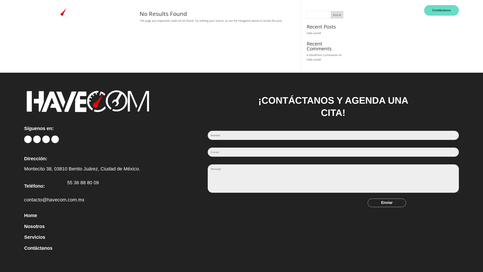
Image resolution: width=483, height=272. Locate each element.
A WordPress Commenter (322, 55)
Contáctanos (441, 10)
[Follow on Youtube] (55, 139)
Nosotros (223, 9)
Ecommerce (270, 9)
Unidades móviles (246, 9)
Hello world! (314, 33)
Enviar (387, 202)
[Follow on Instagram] (37, 139)
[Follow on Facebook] (28, 139)
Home (209, 9)
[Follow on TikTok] (46, 139)
